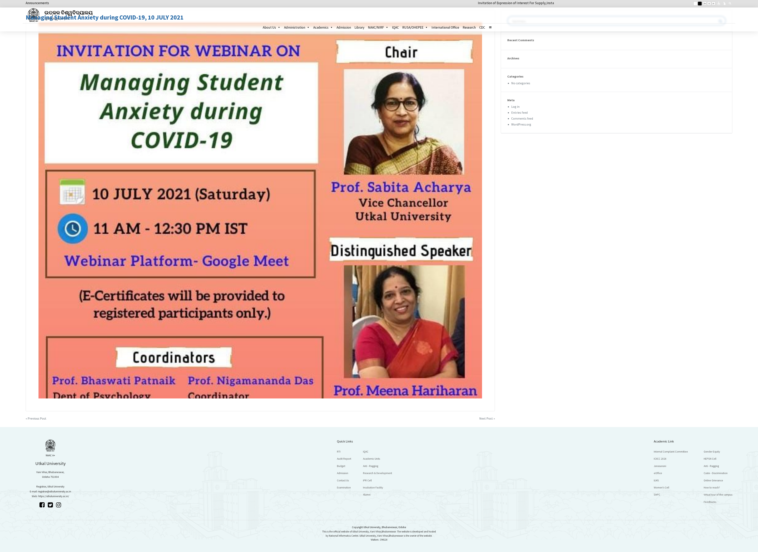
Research (469, 27)
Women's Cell (661, 487)
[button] (492, 27)
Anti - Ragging (370, 466)
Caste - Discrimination (716, 473)
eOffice (658, 473)
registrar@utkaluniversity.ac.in (54, 491)
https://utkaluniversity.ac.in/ (53, 496)
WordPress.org (521, 124)
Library (359, 27)
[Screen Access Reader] (718, 3)
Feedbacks (710, 502)
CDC (482, 27)
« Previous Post (36, 418)
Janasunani (660, 466)
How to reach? (712, 487)
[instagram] (58, 505)
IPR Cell (367, 480)
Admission (344, 27)
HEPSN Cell (710, 458)
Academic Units (371, 458)
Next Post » (487, 418)
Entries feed (519, 112)
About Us (269, 27)
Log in (515, 107)
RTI (339, 451)
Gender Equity (712, 451)
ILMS (656, 480)
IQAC (395, 27)
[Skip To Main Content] (724, 3)
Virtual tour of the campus (718, 494)
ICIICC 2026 (660, 458)
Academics (320, 27)
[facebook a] (42, 505)
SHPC (657, 494)
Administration (294, 27)
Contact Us (343, 480)
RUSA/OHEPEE (412, 27)
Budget (341, 466)
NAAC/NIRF (376, 27)
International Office (445, 27)
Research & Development (377, 473)
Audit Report (344, 458)
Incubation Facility (373, 487)
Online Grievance (713, 480)
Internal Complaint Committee (671, 451)
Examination (344, 487)
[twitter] (51, 505)
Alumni (367, 494)
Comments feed (522, 118)
